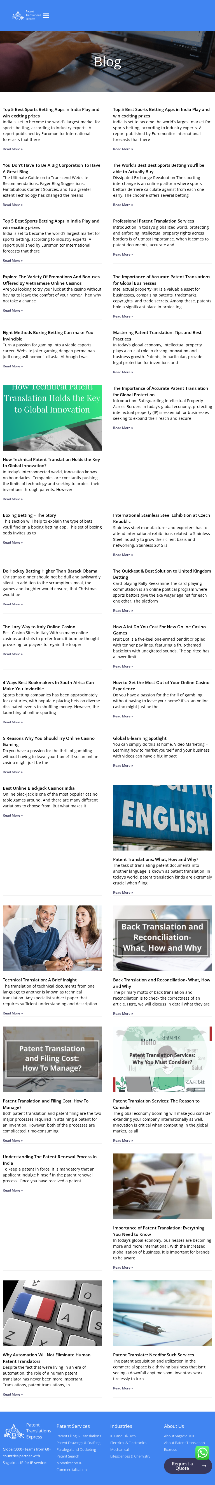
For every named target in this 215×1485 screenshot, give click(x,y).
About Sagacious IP (179, 1435)
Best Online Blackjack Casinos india (39, 788)
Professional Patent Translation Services (153, 221)
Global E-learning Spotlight (140, 738)
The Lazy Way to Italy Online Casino (39, 626)
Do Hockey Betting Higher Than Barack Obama (50, 571)
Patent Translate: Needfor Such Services (153, 1354)
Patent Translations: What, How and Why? (155, 859)
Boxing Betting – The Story (29, 515)
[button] (46, 15)
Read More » (13, 149)
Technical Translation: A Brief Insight (40, 980)
